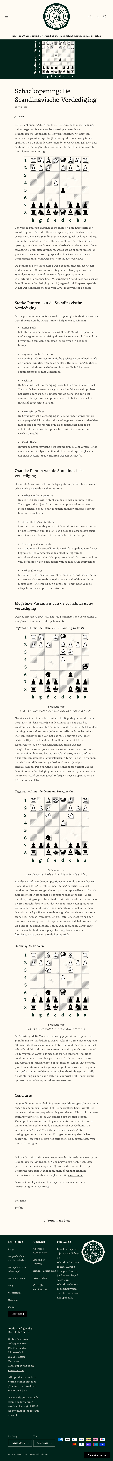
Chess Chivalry (23, 1454)
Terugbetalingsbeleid (44, 1271)
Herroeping (18, 1314)
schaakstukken (52, 1171)
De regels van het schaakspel (17, 1270)
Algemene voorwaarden (40, 1251)
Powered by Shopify (39, 1454)
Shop (11, 1249)
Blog (10, 1286)
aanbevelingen (80, 245)
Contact (12, 1307)
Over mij (13, 1300)
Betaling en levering (39, 1262)
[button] (7, 16)
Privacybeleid (40, 1278)
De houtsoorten (16, 1279)
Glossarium (14, 1293)
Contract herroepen (97, 1455)
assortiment (75, 1175)
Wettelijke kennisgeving (40, 1287)
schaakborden (74, 1171)
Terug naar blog (59, 1220)
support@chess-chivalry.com (21, 1368)
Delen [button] (21, 117)
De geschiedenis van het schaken (17, 1258)
